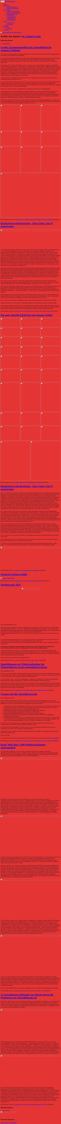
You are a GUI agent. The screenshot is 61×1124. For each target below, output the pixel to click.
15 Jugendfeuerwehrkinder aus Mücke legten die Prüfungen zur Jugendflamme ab (27, 996)
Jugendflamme (10, 15)
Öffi (42, 219)
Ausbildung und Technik (13, 11)
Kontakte (9, 28)
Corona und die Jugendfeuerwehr (19, 694)
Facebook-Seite (55, 738)
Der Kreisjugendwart (12, 7)
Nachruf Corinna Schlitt (14, 574)
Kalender (6, 25)
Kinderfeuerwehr (11, 20)
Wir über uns (7, 5)
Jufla (42, 1104)
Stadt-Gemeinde (48, 219)
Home (5, 4)
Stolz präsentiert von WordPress (9, 1122)
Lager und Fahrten (11, 17)
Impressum (6, 27)
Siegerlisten (10, 24)
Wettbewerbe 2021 (11, 584)
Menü (2, 1)
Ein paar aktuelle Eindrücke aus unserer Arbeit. (27, 315)
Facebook (6, 30)
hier (49, 680)
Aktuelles (38, 219)
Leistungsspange (11, 18)
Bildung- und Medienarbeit (14, 12)
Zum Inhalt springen (10, 1)
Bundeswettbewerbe (12, 14)
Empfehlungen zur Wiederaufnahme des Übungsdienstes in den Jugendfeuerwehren (24, 665)
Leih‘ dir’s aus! (11, 22)
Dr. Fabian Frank (31, 36)
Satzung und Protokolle (13, 8)
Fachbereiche (7, 10)
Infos (5, 21)
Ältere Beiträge (5, 43)
